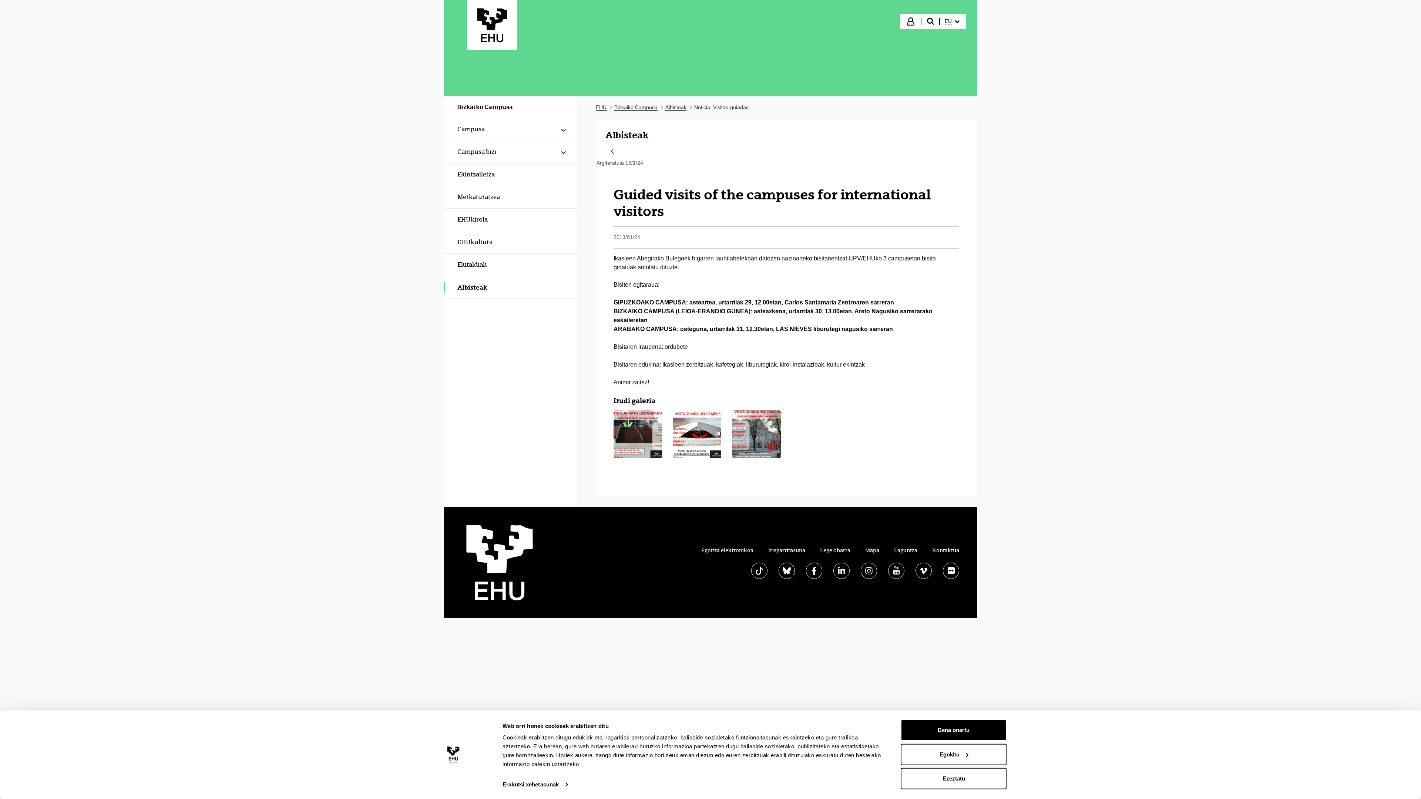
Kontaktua (945, 550)
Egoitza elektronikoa (727, 550)
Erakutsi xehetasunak (531, 784)
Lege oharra (835, 550)
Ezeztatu (954, 778)
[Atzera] (612, 151)
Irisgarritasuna (786, 550)
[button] (638, 434)
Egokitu (950, 754)
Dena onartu (954, 730)
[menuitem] (952, 21)
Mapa (872, 550)
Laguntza (905, 550)
